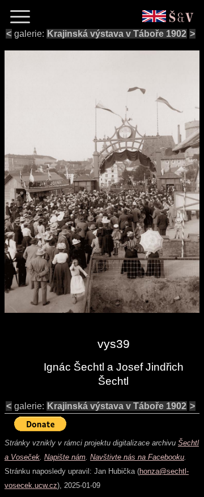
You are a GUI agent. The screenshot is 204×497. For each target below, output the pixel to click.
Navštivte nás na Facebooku (137, 457)
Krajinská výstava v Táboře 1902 (116, 34)
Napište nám (65, 457)
